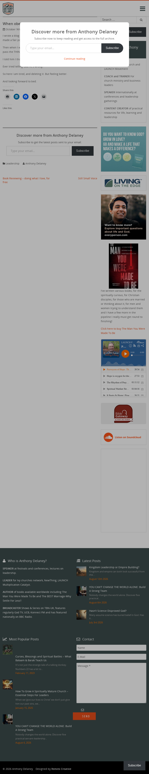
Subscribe (112, 47)
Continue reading (74, 58)
